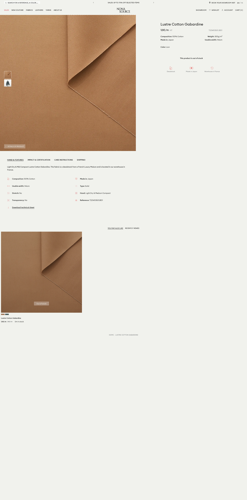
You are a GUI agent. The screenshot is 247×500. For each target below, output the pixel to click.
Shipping (81, 160)
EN (238, 3)
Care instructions (63, 160)
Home (111, 335)
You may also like (115, 228)
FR (242, 3)
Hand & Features (15, 160)
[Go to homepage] (123, 10)
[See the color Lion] (3, 314)
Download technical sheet (23, 207)
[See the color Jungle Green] (7, 314)
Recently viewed (132, 228)
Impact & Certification (39, 160)
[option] (68, 83)
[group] (7, 74)
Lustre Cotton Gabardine (126, 335)
